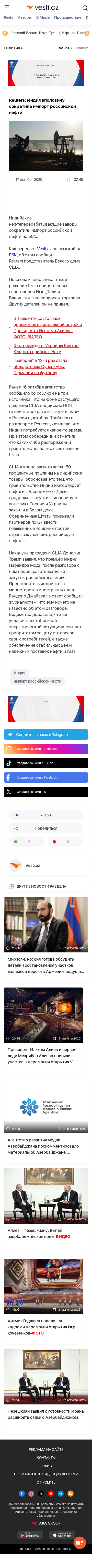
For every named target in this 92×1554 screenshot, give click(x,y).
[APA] (46, 1523)
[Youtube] (51, 1494)
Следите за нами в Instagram (37, 749)
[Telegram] (60, 1494)
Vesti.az (44, 248)
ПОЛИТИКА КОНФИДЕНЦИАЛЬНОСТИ (46, 1474)
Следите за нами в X (31, 792)
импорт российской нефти (37, 681)
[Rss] (70, 1494)
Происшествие (67, 17)
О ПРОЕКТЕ (46, 1482)
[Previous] (5, 33)
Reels (8, 17)
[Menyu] (7, 7)
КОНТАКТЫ (46, 1458)
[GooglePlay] (30, 1535)
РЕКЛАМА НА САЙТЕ (46, 1449)
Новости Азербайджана (28, 33)
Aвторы (25, 17)
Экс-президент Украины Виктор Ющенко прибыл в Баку (46, 348)
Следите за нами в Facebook (37, 777)
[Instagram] (31, 1494)
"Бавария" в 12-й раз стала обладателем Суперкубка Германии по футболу (40, 366)
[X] (41, 1494)
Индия (19, 672)
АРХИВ (46, 1466)
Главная (63, 48)
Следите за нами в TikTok (35, 763)
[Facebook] (22, 1494)
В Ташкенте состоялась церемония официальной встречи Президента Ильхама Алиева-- (48, 327)
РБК (13, 254)
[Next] (87, 33)
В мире (43, 17)
